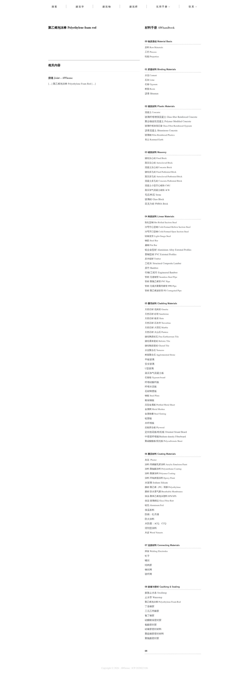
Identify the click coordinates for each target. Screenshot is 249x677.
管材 (147, 276)
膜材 (147, 487)
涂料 (147, 464)
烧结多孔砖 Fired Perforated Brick (160, 171)
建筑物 (106, 6)
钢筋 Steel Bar (151, 240)
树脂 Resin (150, 88)
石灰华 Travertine (162, 322)
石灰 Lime (149, 79)
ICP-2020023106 (140, 668)
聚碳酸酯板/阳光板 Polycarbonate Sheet (163, 440)
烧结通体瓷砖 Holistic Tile (157, 340)
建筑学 (80, 6)
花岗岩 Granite (161, 309)
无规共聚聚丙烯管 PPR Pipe (163, 285)
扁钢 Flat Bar (151, 245)
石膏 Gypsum (151, 84)
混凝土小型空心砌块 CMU (157, 185)
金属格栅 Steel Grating (155, 413)
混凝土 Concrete (152, 112)
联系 (191, 6)
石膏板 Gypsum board (155, 377)
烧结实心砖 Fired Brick (156, 158)
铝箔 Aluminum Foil (154, 505)
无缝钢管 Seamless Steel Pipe (163, 276)
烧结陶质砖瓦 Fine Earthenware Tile (162, 336)
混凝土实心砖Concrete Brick (158, 167)
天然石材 (149, 309)
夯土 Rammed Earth (154, 139)
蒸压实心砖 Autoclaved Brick (159, 162)
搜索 (54, 6)
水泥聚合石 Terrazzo (154, 350)
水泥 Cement (151, 75)
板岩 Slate (159, 318)
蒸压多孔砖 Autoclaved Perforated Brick (163, 176)
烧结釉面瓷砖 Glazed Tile (157, 345)
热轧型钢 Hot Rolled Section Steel (161, 222)
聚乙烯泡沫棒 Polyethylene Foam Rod (163, 601)
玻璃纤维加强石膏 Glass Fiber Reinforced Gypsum (168, 125)
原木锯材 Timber (153, 258)
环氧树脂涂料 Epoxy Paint (162, 477)
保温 (147, 496)
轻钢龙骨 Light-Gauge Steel (158, 236)
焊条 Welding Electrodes (156, 551)
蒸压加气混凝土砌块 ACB (157, 189)
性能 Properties (152, 56)
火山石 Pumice (161, 332)
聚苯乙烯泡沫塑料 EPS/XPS (163, 496)
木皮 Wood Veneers (154, 532)
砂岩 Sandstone (161, 313)
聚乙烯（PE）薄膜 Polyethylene (165, 487)
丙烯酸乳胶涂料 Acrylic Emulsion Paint (168, 464)
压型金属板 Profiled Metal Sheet (160, 404)
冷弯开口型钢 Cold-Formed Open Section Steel (167, 231)
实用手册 (162, 6)
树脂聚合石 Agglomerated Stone (160, 354)
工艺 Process (151, 51)
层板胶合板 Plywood (154, 427)
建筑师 (133, 6)
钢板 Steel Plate (152, 395)
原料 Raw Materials (154, 47)
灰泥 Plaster (151, 459)
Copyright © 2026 (110, 668)
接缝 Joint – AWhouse (60, 78)
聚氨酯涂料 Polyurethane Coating (166, 468)
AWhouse (125, 668)
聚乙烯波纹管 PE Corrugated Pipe (166, 290)
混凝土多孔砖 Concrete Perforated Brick (163, 180)
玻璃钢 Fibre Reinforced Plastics (160, 134)
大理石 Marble (161, 327)
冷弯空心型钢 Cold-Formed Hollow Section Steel (168, 226)
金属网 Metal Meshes (155, 409)
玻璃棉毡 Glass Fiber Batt (162, 500)
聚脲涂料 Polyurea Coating (162, 473)
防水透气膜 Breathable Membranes (166, 491)
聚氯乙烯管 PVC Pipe (160, 281)
